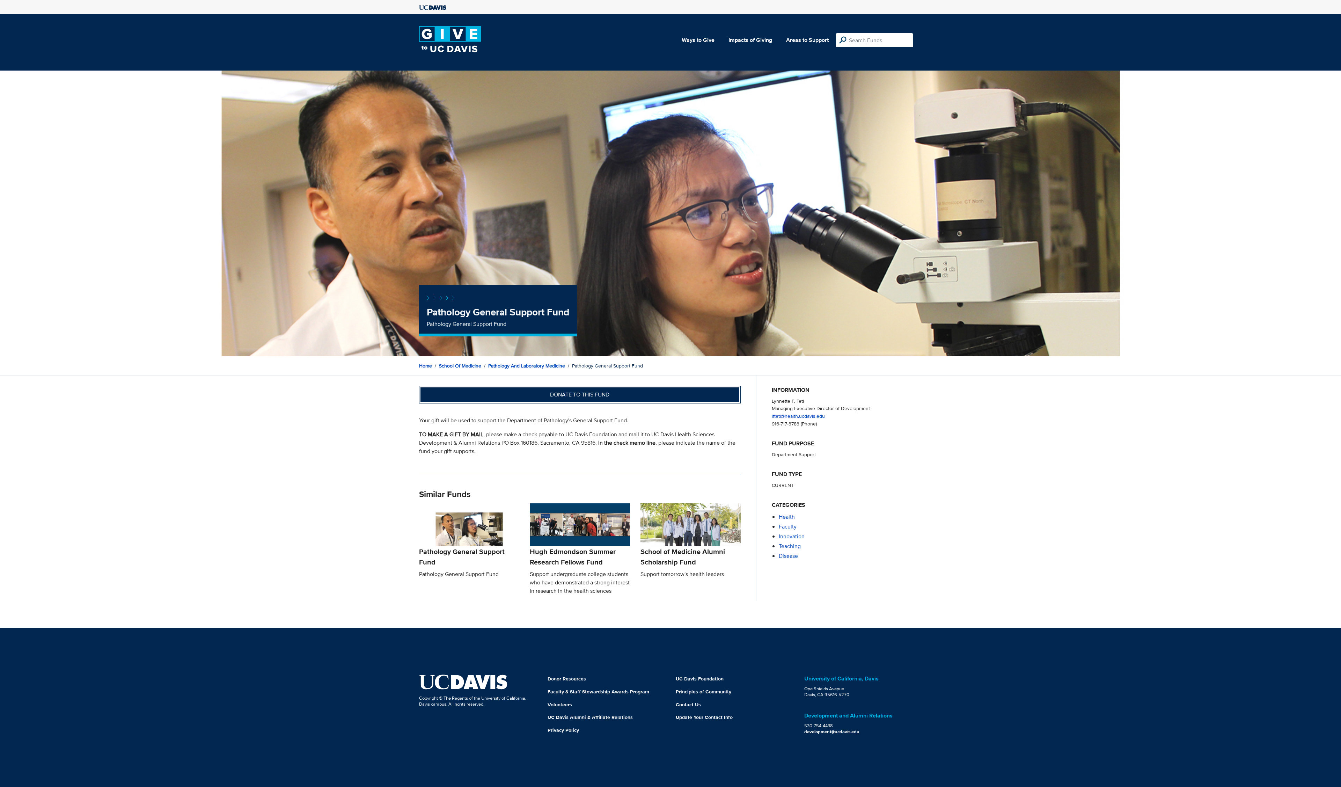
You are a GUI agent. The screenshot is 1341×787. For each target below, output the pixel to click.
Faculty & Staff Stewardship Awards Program (598, 691)
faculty (788, 527)
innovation (792, 536)
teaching (790, 546)
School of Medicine (460, 365)
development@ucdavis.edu (831, 731)
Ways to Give (698, 40)
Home (425, 365)
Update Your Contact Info (704, 717)
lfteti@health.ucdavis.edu (798, 416)
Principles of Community (703, 691)
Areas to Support (807, 40)
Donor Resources (567, 678)
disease (788, 556)
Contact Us (688, 704)
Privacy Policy (563, 730)
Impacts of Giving (750, 40)
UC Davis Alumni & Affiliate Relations (590, 717)
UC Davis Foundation (700, 678)
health (787, 517)
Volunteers (560, 704)
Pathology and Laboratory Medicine (526, 365)
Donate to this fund (579, 395)
